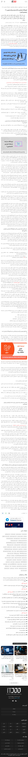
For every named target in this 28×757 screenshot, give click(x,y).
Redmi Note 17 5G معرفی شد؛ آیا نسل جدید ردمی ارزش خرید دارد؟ (7, 676)
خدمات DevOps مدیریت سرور (12, 564)
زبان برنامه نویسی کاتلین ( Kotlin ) (19, 425)
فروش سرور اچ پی (20, 536)
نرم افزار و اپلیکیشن (8, 22)
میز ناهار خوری (21, 549)
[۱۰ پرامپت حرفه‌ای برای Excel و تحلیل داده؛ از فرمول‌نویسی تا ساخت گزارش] (20, 668)
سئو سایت (16, 568)
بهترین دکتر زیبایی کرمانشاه (8, 549)
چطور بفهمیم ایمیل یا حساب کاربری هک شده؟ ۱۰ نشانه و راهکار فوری (21, 658)
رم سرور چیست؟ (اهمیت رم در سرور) (19, 591)
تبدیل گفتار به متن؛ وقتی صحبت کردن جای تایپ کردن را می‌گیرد (8, 658)
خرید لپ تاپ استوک (10, 553)
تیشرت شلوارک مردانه (17, 538)
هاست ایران (17, 698)
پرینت (13, 551)
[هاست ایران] (14, 525)
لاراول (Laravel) (17, 282)
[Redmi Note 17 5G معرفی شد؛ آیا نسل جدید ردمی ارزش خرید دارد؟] (7, 668)
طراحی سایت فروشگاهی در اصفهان (22, 551)
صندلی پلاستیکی (15, 549)
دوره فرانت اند (14, 566)
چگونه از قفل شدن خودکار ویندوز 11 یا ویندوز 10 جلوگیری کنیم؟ (15, 617)
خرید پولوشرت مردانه (24, 538)
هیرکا (15, 551)
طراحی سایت (18, 547)
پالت (10, 566)
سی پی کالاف (8, 555)
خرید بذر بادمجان (9, 547)
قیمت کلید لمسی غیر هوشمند (22, 540)
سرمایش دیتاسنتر (18, 534)
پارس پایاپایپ (12, 568)
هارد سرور (5, 547)
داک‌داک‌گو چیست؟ (22, 630)
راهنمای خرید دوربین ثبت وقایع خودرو (19, 623)
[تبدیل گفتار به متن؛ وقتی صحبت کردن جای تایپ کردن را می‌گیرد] (7, 650)
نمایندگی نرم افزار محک (10, 538)
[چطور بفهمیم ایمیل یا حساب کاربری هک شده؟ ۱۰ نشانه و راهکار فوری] (20, 650)
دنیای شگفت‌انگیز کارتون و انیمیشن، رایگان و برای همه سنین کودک (14, 577)
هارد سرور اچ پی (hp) (10, 544)
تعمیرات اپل (14, 559)
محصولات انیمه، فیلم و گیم (7, 551)
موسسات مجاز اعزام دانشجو (23, 568)
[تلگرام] (12, 701)
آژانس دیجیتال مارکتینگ (14, 540)
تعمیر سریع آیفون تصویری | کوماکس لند (21, 555)
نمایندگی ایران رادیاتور (17, 544)
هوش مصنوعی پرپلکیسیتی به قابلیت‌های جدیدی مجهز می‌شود (15, 621)
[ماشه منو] (25, 1)
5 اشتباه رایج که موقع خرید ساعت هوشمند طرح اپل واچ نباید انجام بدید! (14, 601)
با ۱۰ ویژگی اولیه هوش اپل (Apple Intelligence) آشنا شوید (16, 628)
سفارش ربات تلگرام (24, 544)
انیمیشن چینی (5, 564)
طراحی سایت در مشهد (18, 557)
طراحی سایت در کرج (8, 557)
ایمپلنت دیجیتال (19, 564)
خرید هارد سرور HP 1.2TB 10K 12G (11, 542)
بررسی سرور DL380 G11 (23, 553)
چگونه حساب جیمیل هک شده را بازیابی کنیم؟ (18, 626)
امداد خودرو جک (19, 559)
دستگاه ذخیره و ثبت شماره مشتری (22, 566)
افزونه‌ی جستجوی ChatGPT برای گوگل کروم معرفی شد (16, 619)
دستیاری (13, 557)
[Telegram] (2, 513)
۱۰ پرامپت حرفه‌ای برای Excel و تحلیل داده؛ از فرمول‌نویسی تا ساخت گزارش (21, 676)
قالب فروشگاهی (7, 534)
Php (24, 257)
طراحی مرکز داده (13, 534)
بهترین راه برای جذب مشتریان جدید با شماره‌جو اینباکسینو (16, 610)
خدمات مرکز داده (24, 534)
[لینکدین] (15, 701)
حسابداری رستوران (9, 559)
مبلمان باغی (25, 549)
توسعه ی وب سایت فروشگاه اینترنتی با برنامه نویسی (16, 82)
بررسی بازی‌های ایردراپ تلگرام (21, 632)
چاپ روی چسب (24, 559)
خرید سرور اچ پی (24, 557)
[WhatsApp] (6, 513)
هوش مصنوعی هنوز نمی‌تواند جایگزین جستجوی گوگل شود (16, 634)
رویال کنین (25, 536)
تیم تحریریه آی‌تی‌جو (23, 22)
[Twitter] (9, 513)
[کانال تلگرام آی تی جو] (14, 519)
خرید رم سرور (25, 564)
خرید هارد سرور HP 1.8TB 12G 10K (22, 542)
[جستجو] (2, 1)
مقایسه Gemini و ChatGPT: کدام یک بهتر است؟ (17, 615)
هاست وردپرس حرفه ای (13, 536)
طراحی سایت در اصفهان (5, 536)
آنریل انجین (14, 547)
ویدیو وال (12, 555)
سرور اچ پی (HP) (16, 553)
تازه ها (13, 22)
